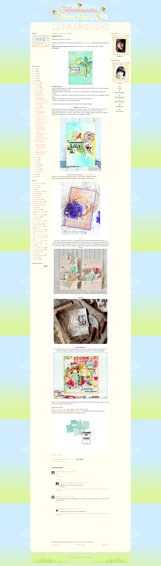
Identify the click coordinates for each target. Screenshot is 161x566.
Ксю (80, 238)
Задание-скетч (39, 149)
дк (34, 189)
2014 (35, 80)
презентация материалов (40, 211)
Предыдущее (105, 544)
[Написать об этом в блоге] (78, 459)
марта (37, 166)
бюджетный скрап (38, 183)
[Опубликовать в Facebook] (81, 459)
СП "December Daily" (39, 249)
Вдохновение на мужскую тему (39, 94)
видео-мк (35, 185)
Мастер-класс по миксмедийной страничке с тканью (41, 99)
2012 (35, 176)
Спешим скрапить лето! (41, 138)
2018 (35, 71)
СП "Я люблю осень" (39, 247)
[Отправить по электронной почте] (76, 459)
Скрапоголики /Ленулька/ (67, 482)
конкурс (35, 195)
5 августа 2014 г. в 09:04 (69, 471)
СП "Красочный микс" (39, 235)
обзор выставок (37, 203)
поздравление (37, 209)
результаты (36, 216)
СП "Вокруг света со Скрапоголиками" (40, 223)
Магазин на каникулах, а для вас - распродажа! (41, 104)
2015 (35, 78)
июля (36, 157)
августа (37, 91)
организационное (38, 205)
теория (35, 253)
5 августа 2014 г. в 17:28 (81, 482)
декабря (37, 82)
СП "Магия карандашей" (40, 237)
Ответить (58, 476)
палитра (35, 207)
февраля (37, 169)
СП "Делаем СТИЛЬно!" (40, 226)
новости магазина (38, 201)
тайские (69, 244)
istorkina (62, 509)
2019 (35, 69)
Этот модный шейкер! (41, 116)
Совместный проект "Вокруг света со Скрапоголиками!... (41, 128)
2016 (35, 75)
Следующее (55, 544)
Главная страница (80, 544)
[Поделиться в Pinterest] (83, 459)
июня (36, 160)
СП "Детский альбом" (39, 229)
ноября (37, 84)
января (37, 171)
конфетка (36, 197)
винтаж (35, 187)
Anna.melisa (59, 471)
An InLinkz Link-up (57, 455)
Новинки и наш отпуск (41, 122)
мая (36, 162)
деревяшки (99, 112)
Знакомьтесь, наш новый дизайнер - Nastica (40, 113)
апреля (37, 164)
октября (37, 87)
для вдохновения (38, 191)
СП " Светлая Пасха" (39, 221)
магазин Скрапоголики (60, 409)
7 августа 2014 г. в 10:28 (66, 496)
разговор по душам (38, 214)
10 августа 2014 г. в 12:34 (72, 509)
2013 (35, 174)
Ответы (59, 479)
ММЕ (59, 245)
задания (59, 461)
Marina (57, 496)
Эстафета (36, 257)
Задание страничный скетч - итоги (40, 141)
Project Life (36, 259)
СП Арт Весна (37, 251)
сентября (38, 89)
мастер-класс (37, 199)
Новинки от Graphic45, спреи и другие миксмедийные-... (41, 153)
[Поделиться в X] (79, 459)
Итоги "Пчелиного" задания (40, 108)
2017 (35, 73)
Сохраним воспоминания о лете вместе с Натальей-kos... (40, 134)
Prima (63, 244)
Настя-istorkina (86, 43)
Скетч (63, 461)
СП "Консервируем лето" (40, 231)
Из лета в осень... (39, 124)
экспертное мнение (38, 255)
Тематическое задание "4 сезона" (41, 119)
